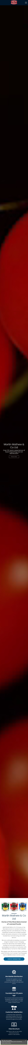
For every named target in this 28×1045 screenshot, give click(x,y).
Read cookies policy (6, 1043)
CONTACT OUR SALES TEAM (14, 959)
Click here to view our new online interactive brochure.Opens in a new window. (14, 1033)
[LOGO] (14, 2)
